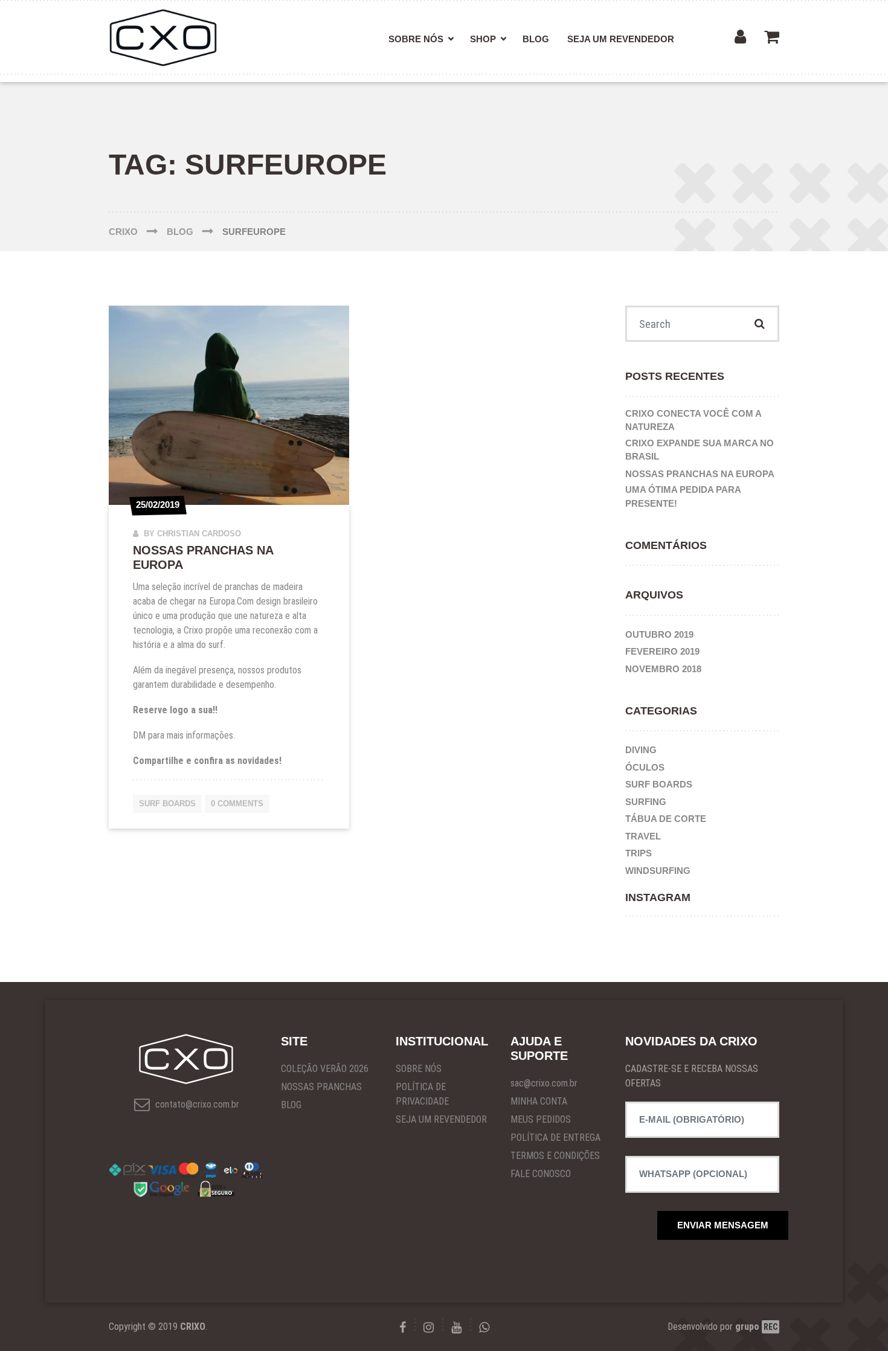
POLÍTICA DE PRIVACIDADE (422, 1094)
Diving (641, 750)
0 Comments (237, 803)
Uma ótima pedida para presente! (683, 496)
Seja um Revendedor (620, 39)
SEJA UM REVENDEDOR (441, 1119)
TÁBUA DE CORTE (665, 818)
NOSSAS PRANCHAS (321, 1087)
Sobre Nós (415, 39)
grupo (756, 1326)
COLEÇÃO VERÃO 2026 (324, 1068)
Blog (536, 39)
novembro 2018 (663, 669)
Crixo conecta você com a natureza (693, 420)
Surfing (645, 802)
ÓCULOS (644, 767)
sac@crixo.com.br (544, 1083)
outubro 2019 (659, 634)
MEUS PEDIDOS (540, 1119)
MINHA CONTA (538, 1101)
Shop (483, 39)
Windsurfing (657, 870)
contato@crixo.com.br (196, 1104)
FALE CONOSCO (540, 1173)
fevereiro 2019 (662, 651)
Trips (638, 853)
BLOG (291, 1105)
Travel (643, 836)
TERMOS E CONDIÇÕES (555, 1155)
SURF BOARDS (167, 803)
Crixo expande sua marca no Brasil (699, 450)
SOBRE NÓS (419, 1068)
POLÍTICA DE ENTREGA (555, 1137)
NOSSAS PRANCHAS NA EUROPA (699, 474)
